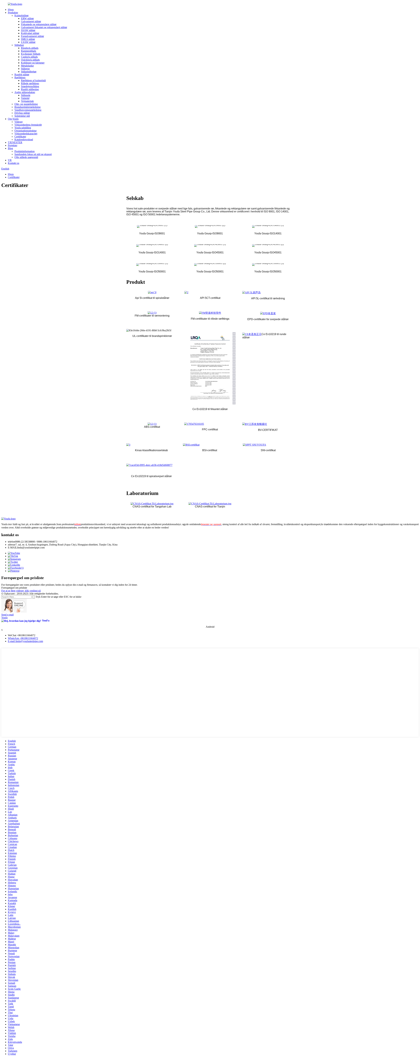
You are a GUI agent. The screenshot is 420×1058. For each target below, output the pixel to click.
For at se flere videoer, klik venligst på (21, 590)
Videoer (18, 121)
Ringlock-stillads (29, 48)
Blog (10, 148)
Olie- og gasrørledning (26, 104)
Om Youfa (13, 118)
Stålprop (25, 68)
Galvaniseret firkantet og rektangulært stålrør (44, 27)
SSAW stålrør (28, 30)
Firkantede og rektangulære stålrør (38, 24)
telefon (11, 541)
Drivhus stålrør (22, 113)
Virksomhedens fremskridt (28, 124)
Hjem (11, 9)
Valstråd (25, 98)
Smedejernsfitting (30, 86)
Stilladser (19, 45)
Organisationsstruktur (25, 130)
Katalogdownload (23, 139)
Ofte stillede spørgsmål (26, 157)
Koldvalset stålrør (30, 33)
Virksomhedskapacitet (25, 133)
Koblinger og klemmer (32, 62)
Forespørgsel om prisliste (14, 587)
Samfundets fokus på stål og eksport (33, 154)
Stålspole (25, 95)
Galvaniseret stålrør (31, 21)
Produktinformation (24, 151)
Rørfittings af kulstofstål (33, 80)
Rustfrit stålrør (21, 74)
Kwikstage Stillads (30, 53)
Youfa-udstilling (22, 127)
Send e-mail (7, 614)
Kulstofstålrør (21, 15)
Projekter (12, 145)
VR (10, 160)
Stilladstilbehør (28, 71)
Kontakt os (13, 163)
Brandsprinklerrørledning (27, 107)
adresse (11, 544)
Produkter (13, 12)
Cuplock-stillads (29, 56)
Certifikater (20, 136)
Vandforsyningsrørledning (27, 110)
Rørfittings (19, 77)
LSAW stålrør (28, 42)
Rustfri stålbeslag (30, 89)
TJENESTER (15, 142)
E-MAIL (12, 547)
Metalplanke (27, 65)
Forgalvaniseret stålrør (32, 36)
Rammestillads (28, 51)
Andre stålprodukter (24, 92)
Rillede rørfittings (30, 83)
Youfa (4, 617)
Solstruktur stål (22, 115)
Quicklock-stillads (30, 59)
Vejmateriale (27, 101)
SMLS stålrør (28, 39)
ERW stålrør (27, 18)
